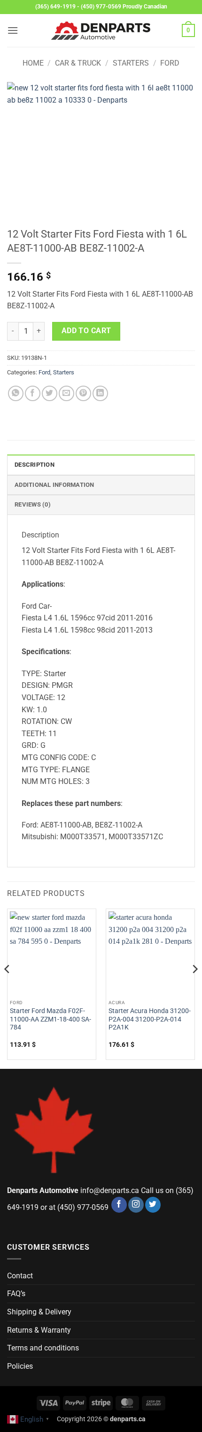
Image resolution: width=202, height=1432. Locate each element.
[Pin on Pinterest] (83, 393)
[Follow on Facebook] (119, 1205)
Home (33, 63)
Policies (20, 1366)
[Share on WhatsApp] (15, 393)
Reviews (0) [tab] (33, 504)
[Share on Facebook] (32, 393)
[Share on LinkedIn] (100, 393)
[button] (12, 30)
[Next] (194, 988)
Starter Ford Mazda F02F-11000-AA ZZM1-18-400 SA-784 (50, 1019)
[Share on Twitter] (49, 393)
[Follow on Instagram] (136, 1205)
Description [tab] (34, 464)
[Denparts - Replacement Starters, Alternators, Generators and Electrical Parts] (101, 30)
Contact (20, 1275)
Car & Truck (78, 63)
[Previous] (7, 988)
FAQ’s (16, 1293)
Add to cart (86, 331)
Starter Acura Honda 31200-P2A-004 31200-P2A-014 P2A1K (150, 1019)
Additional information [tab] (54, 484)
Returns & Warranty (39, 1330)
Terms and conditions (43, 1347)
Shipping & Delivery (39, 1311)
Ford (169, 63)
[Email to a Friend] (66, 393)
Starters (131, 63)
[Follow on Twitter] (153, 1205)
